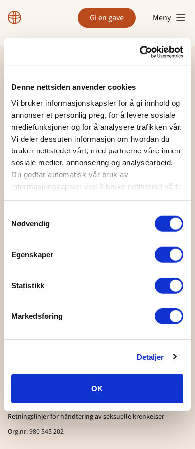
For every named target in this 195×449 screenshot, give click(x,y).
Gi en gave (107, 17)
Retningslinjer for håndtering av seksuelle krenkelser (86, 417)
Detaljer (150, 356)
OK (97, 388)
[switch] (169, 255)
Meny (162, 17)
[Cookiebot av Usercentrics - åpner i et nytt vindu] (140, 51)
